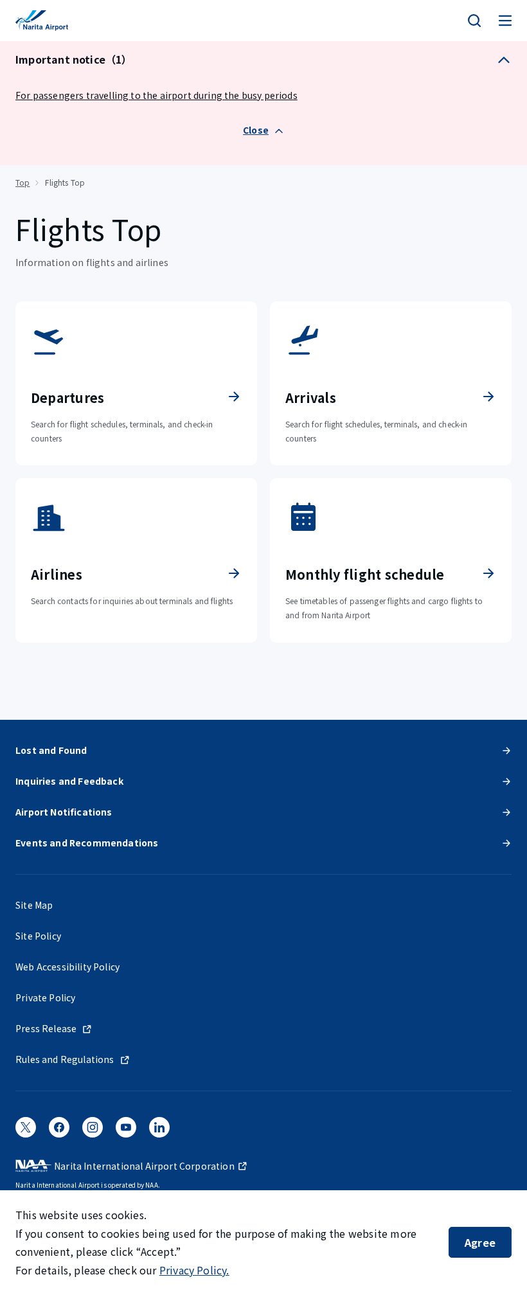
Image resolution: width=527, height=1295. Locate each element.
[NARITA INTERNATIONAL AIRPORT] (41, 20)
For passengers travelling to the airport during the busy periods (156, 95)
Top (22, 182)
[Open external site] (25, 1131)
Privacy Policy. (194, 1270)
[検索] (474, 20)
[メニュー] (505, 20)
